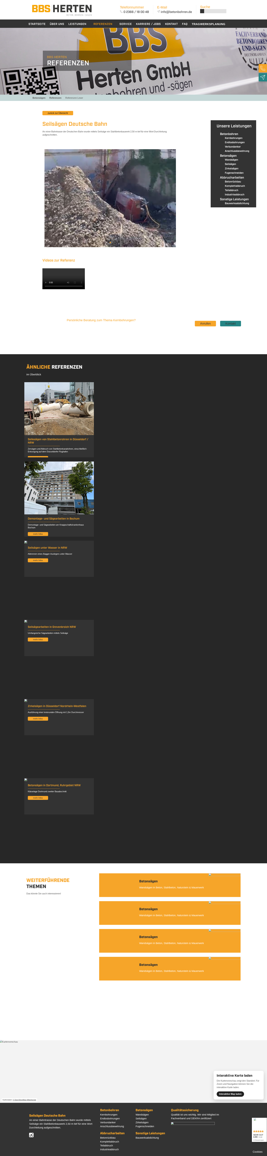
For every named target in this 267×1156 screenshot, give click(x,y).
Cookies (258, 1151)
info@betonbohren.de (176, 12)
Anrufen (205, 323)
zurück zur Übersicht (58, 113)
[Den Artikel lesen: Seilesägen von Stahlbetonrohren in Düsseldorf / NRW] (59, 434)
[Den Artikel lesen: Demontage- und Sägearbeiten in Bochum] (59, 513)
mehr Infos (38, 534)
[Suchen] (202, 11)
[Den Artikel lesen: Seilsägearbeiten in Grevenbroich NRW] (25, 622)
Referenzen (55, 98)
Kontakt (230, 323)
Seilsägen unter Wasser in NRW (47, 548)
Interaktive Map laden (230, 1094)
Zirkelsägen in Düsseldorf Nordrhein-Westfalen (57, 706)
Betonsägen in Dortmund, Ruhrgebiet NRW (54, 785)
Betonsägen (39, 98)
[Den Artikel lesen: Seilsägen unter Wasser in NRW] (25, 543)
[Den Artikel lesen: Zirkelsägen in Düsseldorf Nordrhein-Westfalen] (25, 701)
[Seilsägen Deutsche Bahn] (62, 16)
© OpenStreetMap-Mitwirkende (24, 1100)
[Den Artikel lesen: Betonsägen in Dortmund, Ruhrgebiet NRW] (25, 780)
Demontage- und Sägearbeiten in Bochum (54, 519)
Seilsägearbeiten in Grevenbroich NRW (52, 627)
